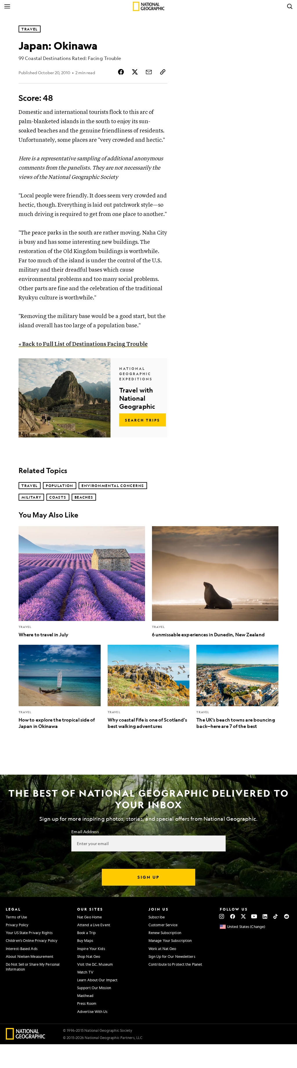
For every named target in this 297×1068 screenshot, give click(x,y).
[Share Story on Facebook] (121, 71)
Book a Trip (86, 932)
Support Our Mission (94, 987)
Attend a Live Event (93, 924)
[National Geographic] (148, 6)
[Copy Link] (162, 71)
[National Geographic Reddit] (286, 916)
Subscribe (156, 917)
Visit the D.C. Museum (95, 964)
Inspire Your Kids (91, 948)
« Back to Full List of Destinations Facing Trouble (83, 344)
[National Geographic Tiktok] (275, 916)
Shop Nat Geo (88, 956)
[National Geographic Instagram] (221, 916)
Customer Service (163, 924)
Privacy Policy (17, 924)
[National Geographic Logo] (26, 1038)
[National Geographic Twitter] (243, 916)
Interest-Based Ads (21, 948)
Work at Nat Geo (162, 948)
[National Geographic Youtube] (254, 916)
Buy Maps (85, 940)
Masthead (85, 995)
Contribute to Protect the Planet (175, 964)
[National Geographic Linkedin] (265, 916)
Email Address (85, 831)
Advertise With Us (92, 1011)
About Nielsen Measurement (30, 956)
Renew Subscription (164, 932)
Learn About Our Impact (97, 980)
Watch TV (85, 972)
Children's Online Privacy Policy (31, 940)
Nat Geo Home (89, 917)
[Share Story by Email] (148, 71)
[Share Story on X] (135, 71)
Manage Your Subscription (170, 940)
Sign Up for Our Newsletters (171, 956)
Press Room (86, 1003)
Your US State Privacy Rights (29, 932)
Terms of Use (16, 917)
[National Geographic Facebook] (232, 916)
